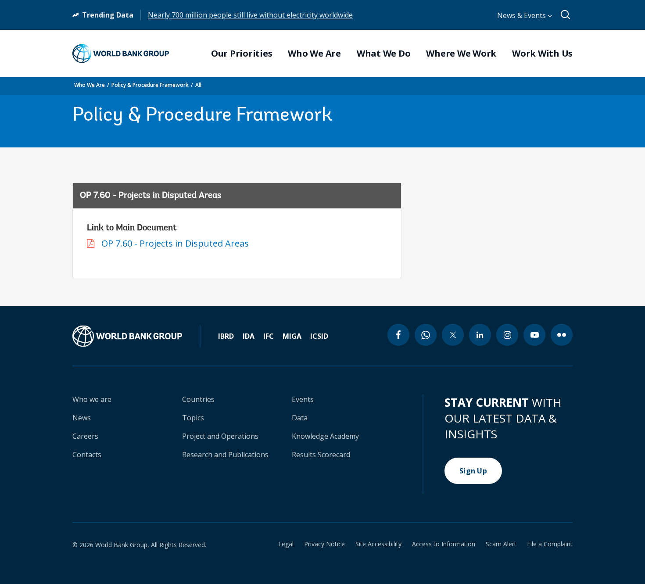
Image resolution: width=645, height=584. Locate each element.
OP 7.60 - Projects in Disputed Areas (175, 243)
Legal (286, 544)
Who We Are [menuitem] (314, 53)
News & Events (522, 15)
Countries (198, 399)
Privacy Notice (324, 544)
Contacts (86, 454)
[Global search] (566, 14)
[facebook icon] (398, 335)
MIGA (292, 336)
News (81, 418)
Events (303, 399)
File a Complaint (550, 544)
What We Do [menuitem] (384, 53)
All (198, 85)
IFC (268, 336)
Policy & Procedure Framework (150, 85)
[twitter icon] (453, 335)
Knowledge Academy (325, 436)
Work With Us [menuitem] (542, 53)
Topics (193, 418)
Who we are (91, 399)
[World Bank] (136, 336)
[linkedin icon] (480, 335)
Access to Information (443, 544)
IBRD (226, 336)
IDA (248, 336)
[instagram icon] (507, 335)
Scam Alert (501, 544)
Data (300, 418)
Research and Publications (225, 454)
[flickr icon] (562, 335)
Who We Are (89, 85)
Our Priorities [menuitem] (241, 53)
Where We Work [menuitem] (461, 53)
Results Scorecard (321, 454)
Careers (85, 436)
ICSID (319, 336)
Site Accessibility (378, 544)
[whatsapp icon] (426, 335)
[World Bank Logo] (120, 53)
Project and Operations (220, 436)
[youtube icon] (534, 335)
